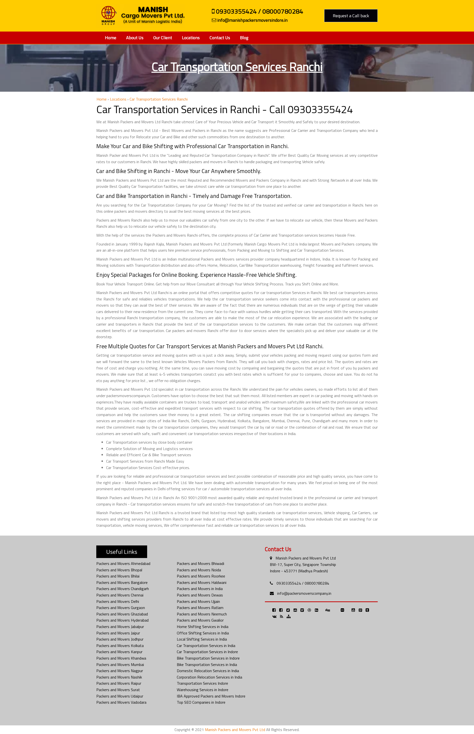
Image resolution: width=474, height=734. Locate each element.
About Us (134, 37)
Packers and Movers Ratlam (200, 608)
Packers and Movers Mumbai (120, 664)
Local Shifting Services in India (202, 639)
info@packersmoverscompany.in (304, 593)
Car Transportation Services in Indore (207, 652)
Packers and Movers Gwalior (200, 620)
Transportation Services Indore (202, 683)
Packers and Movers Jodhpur (119, 639)
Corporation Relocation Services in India (209, 677)
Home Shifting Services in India (202, 626)
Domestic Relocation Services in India (208, 671)
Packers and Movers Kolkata (120, 645)
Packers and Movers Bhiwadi (200, 563)
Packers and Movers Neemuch (202, 614)
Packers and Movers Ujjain (198, 601)
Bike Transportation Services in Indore (208, 658)
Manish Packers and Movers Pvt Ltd (306, 558)
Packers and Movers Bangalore (122, 582)
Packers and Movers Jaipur (118, 633)
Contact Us (220, 37)
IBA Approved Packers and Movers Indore (211, 696)
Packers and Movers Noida (199, 570)
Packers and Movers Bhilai (117, 576)
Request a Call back (351, 15)
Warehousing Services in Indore (202, 690)
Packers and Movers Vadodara (121, 702)
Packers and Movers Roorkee (201, 576)
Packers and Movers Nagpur (119, 671)
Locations (191, 37)
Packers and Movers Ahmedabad (123, 563)
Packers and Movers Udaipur (119, 696)
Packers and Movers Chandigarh (122, 589)
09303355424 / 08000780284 (259, 12)
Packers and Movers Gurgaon (120, 608)
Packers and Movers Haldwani (201, 582)
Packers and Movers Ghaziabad (122, 614)
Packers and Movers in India (200, 589)
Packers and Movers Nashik (119, 677)
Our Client (162, 37)
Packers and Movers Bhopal (119, 570)
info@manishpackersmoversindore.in (252, 20)
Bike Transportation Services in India (207, 664)
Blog (244, 37)
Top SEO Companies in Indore (201, 702)
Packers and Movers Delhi (117, 601)
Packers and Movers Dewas (200, 595)
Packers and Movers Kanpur (119, 652)
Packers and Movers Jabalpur (120, 626)
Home (110, 37)
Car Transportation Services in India (206, 645)
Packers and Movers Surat (118, 690)
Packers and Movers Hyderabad (122, 620)
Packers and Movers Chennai (119, 595)
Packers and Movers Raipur (118, 683)
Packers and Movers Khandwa (121, 658)
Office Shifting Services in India (203, 633)
